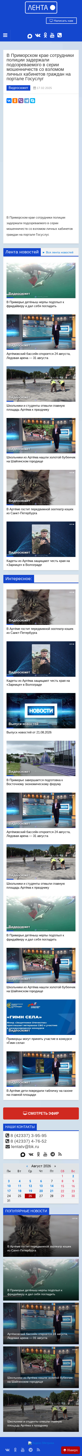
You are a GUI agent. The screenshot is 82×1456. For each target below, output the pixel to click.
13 (41, 1186)
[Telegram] (26, 100)
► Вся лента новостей (57, 252)
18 (19, 1191)
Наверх (72, 1450)
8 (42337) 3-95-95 (28, 1135)
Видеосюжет (18, 88)
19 (30, 1191)
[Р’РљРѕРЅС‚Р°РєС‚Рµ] (9, 100)
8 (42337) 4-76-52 (28, 1141)
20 (41, 1191)
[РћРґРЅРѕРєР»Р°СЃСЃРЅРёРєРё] (14, 100)
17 (9, 1191)
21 (51, 1191)
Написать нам (63, 20)
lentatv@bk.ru (24, 1146)
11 (19, 1186)
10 (9, 1186)
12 (30, 1186)
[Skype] (32, 100)
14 (51, 1186)
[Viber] (20, 100)
